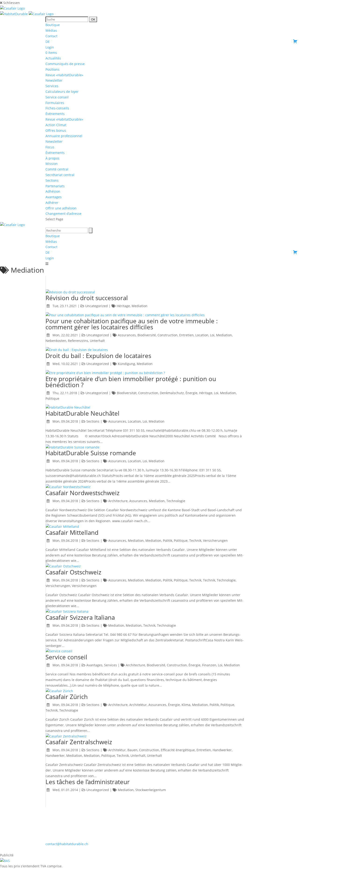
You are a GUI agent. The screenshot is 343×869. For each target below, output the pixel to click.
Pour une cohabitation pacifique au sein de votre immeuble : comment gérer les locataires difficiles (132, 324)
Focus (50, 147)
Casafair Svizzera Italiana (80, 617)
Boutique (53, 25)
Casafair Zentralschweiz (79, 742)
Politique (52, 398)
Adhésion (53, 191)
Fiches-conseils (57, 108)
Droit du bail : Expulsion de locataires (98, 355)
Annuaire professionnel (64, 136)
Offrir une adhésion (61, 208)
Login (50, 47)
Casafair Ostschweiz (73, 572)
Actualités (53, 58)
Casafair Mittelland (72, 532)
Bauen (132, 750)
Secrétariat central (60, 175)
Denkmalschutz (172, 393)
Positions (53, 69)
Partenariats (55, 186)
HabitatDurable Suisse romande (91, 453)
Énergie (191, 393)
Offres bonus (56, 130)
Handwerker (222, 750)
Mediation (139, 306)
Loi (212, 335)
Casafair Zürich (67, 696)
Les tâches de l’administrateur (88, 782)
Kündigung (126, 364)
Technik (195, 540)
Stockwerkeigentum (150, 790)
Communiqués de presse (65, 64)
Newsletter (54, 80)
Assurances (127, 335)
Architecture (118, 501)
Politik (167, 540)
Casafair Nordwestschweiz (82, 493)
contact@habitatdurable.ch (67, 844)
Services (52, 86)
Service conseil (57, 97)
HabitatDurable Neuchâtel (82, 413)
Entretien (186, 335)
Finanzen (209, 665)
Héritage (123, 306)
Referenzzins (78, 340)
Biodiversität (126, 393)
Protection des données (208, 849)
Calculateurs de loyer (62, 91)
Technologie (175, 501)
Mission (52, 163)
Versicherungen (215, 540)
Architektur (138, 704)
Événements (55, 152)
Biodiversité (146, 335)
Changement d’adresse (63, 213)
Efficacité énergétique (178, 750)
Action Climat (56, 125)
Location (201, 335)
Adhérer (52, 202)
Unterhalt (97, 340)
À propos (53, 158)
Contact (51, 36)
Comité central (57, 169)
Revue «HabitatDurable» (64, 75)
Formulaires (55, 103)
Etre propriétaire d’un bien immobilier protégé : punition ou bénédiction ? (131, 382)
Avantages (54, 197)
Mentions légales (172, 849)
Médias (51, 30)
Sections (52, 180)
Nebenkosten (56, 340)
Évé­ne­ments (55, 113)
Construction (168, 335)
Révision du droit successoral (87, 298)
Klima (186, 704)
